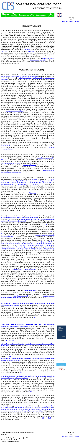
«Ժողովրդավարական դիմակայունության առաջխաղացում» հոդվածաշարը (27, 248)
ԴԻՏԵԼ (35, 317)
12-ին (51, 231)
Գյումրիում (49, 158)
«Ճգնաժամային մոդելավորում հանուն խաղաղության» (19, 76)
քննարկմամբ (5, 145)
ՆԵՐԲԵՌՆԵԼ (10, 340)
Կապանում (40, 158)
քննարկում (32, 193)
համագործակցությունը (38, 60)
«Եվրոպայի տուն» (48, 58)
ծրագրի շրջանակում (20, 296)
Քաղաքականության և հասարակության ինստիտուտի (32, 182)
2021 (49, 418)
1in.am (45, 224)
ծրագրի (27, 49)
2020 (43, 418)
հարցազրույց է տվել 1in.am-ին (10, 163)
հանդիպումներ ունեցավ (15, 111)
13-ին (2, 233)
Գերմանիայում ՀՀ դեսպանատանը (24, 269)
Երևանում (4, 51)
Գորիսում (31, 51)
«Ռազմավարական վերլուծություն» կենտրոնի (20, 184)
